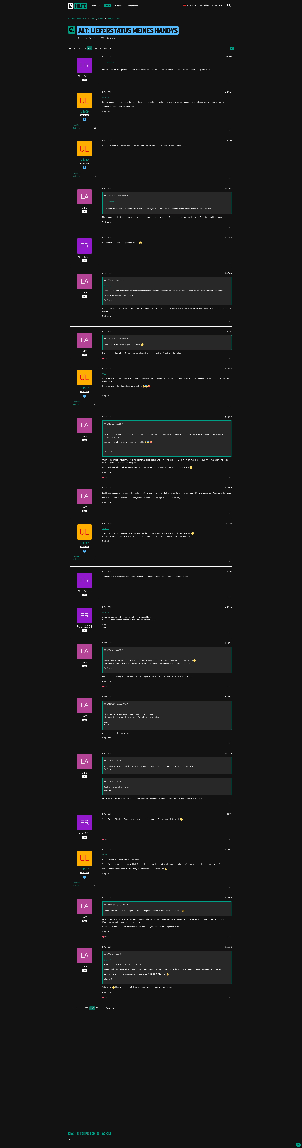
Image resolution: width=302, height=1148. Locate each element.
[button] (190, 5)
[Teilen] (232, 48)
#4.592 (228, 571)
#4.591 (229, 523)
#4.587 (228, 331)
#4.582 (228, 92)
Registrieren (217, 5)
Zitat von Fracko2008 (116, 195)
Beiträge (76, 128)
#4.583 (228, 140)
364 (105, 48)
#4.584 (228, 188)
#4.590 (228, 487)
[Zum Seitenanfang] (298, 1145)
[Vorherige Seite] (70, 48)
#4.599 (228, 897)
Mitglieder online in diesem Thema (89, 1133)
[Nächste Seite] (110, 48)
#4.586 (228, 273)
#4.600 (228, 947)
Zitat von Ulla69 (114, 280)
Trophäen (76, 125)
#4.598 (228, 849)
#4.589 (228, 417)
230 (89, 48)
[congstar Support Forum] (77, 5)
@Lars (109, 62)
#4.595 (228, 696)
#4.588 (228, 368)
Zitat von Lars (113, 760)
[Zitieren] (229, 82)
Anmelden (204, 5)
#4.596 (228, 753)
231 (95, 48)
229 (84, 48)
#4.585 (228, 237)
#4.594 (228, 643)
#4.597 (228, 814)
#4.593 (228, 607)
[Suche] (229, 5)
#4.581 (229, 56)
